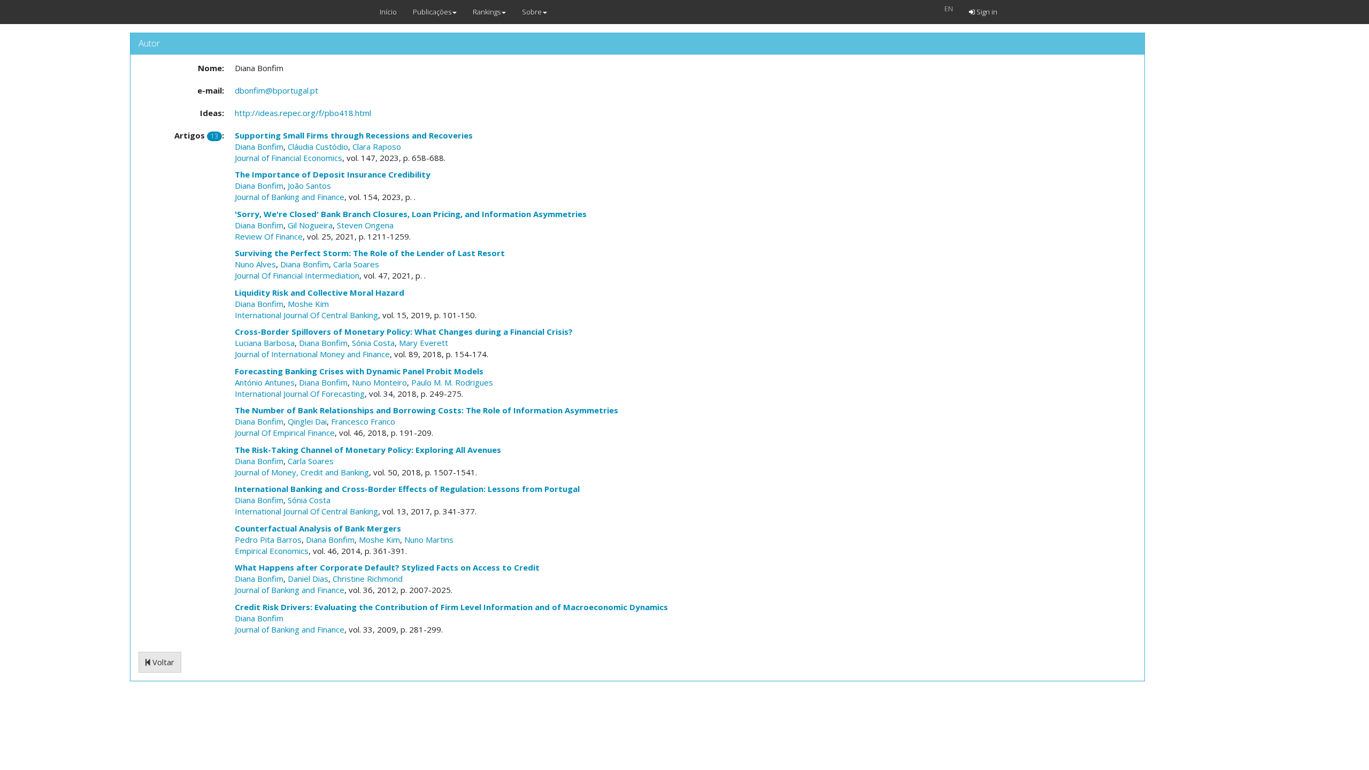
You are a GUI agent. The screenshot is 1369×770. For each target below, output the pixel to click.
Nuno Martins (428, 539)
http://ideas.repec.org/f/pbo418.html (303, 112)
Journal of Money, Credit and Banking (302, 472)
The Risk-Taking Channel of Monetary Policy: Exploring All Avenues (368, 449)
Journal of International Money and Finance (312, 354)
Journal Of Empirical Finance (285, 432)
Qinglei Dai (307, 421)
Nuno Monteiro (379, 382)
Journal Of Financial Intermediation (297, 275)
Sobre (532, 12)
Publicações (432, 12)
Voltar (162, 662)
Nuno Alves (255, 264)
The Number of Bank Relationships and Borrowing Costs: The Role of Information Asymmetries (426, 410)
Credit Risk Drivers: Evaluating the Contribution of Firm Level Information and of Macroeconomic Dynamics (451, 607)
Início (388, 12)
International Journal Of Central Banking (306, 315)
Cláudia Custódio (318, 146)
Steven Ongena (365, 225)
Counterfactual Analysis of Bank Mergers (318, 528)
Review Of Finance (269, 236)
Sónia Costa (373, 342)
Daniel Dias (308, 578)
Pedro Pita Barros (268, 539)
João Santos (309, 185)
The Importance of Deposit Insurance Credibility (332, 174)
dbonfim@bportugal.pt (276, 90)
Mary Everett (423, 342)
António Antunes (265, 382)
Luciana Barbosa (265, 342)
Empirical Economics (272, 550)
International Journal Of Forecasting (300, 393)
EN (948, 8)
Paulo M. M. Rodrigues (452, 382)
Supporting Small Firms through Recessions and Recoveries (354, 135)
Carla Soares (356, 264)
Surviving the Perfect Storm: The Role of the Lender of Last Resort (370, 253)
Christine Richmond (368, 578)
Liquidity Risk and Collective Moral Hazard (319, 292)
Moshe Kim (308, 303)
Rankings (487, 12)
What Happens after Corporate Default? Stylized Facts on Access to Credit (387, 567)
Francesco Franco (363, 421)
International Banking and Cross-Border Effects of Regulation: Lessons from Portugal (407, 488)
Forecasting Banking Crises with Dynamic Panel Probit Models (359, 371)
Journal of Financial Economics (288, 157)
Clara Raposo (376, 146)
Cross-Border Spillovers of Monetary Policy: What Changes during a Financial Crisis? (404, 331)
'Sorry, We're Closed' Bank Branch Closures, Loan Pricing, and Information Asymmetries (411, 214)
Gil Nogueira (310, 225)
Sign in (986, 12)
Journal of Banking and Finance (289, 196)
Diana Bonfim (259, 146)
